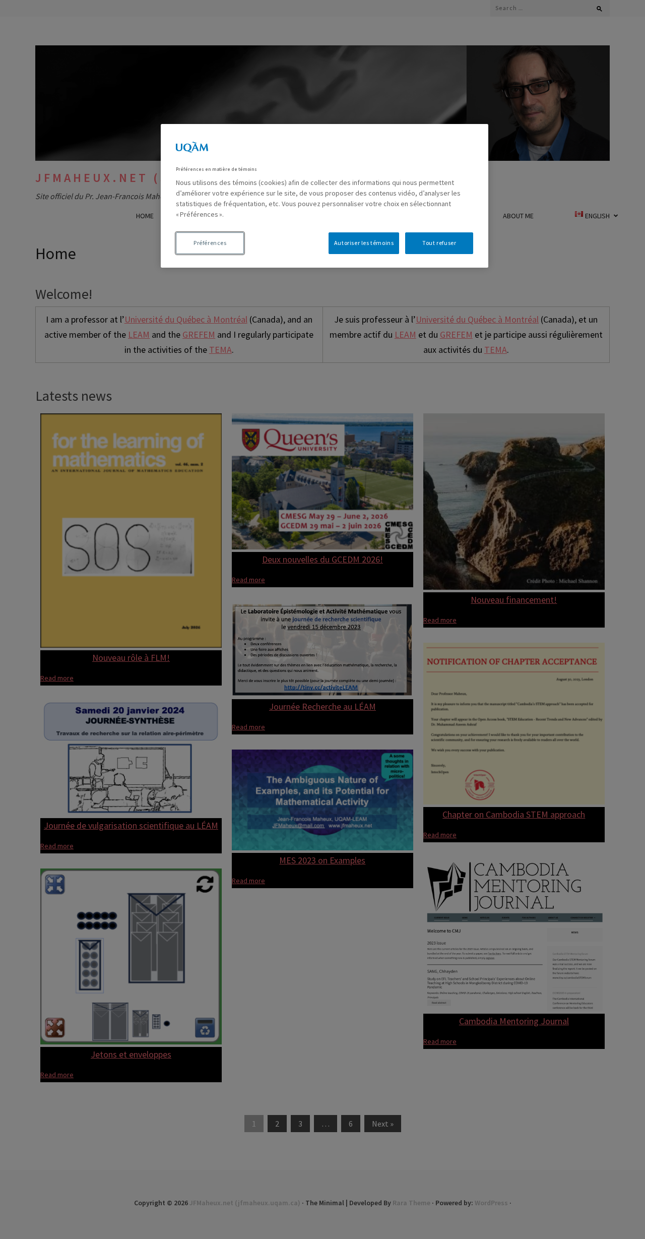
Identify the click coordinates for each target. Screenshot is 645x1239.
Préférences (210, 242)
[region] (324, 196)
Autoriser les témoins (364, 242)
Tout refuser (439, 242)
